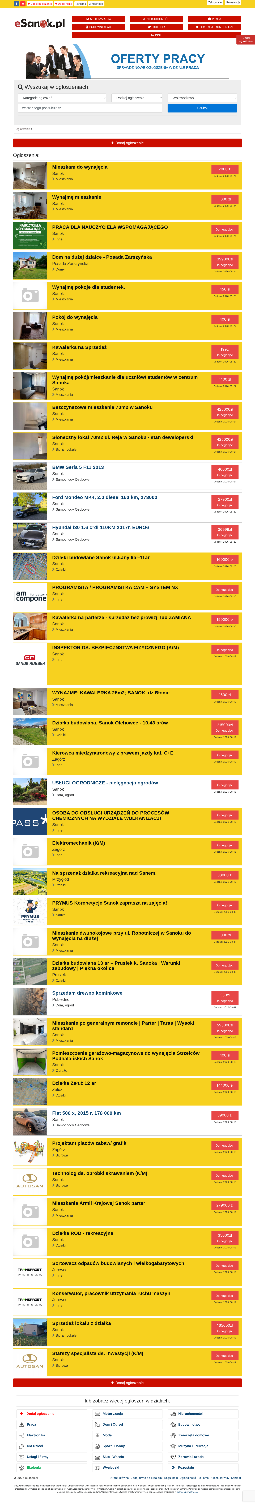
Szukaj (202, 108)
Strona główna (119, 1477)
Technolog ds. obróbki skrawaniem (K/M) (99, 1173)
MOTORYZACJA (100, 19)
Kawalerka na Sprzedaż (79, 347)
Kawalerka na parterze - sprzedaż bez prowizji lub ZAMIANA (121, 617)
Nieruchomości (190, 1414)
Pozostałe (185, 1468)
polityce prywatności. (187, 1492)
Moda (107, 1435)
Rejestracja (233, 2)
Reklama (80, 3)
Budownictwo (188, 1424)
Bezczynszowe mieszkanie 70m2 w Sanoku (102, 407)
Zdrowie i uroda (190, 1457)
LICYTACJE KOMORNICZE (216, 27)
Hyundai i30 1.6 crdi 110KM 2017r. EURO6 (100, 527)
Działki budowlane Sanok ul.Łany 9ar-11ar (101, 557)
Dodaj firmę (64, 3)
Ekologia (33, 1468)
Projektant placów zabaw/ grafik (89, 1143)
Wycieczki (110, 1468)
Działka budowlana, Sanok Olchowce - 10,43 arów (110, 722)
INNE (158, 35)
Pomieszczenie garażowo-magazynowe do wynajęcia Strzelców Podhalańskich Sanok (126, 1055)
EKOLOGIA (158, 27)
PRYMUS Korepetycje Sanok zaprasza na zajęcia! (109, 903)
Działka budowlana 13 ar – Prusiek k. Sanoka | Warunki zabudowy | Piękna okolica (116, 965)
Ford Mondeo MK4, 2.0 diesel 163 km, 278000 (104, 497)
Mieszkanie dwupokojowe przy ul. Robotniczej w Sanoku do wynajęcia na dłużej (121, 935)
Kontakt (236, 1477)
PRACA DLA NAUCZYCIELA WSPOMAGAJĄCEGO (110, 227)
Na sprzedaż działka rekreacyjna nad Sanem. (104, 873)
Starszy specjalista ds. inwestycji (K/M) (97, 1353)
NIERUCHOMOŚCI (158, 19)
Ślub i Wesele (113, 1457)
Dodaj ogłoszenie (41, 3)
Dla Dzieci (34, 1446)
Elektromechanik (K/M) (78, 843)
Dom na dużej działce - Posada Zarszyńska (102, 257)
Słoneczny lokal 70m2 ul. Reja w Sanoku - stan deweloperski (122, 437)
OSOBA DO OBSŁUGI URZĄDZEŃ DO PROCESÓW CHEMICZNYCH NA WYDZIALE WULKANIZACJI (110, 815)
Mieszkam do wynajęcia (80, 167)
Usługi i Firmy (37, 1457)
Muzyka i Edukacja (192, 1446)
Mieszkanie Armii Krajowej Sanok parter (98, 1203)
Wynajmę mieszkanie (76, 197)
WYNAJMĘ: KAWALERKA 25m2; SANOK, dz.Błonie (111, 692)
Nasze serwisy (219, 1477)
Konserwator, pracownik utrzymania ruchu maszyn (111, 1293)
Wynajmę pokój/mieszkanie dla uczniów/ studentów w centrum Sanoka (125, 379)
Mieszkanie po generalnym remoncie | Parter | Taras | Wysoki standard (123, 1025)
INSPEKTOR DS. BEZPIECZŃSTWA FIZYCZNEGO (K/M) (115, 647)
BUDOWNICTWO (99, 27)
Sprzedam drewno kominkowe (87, 993)
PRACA (216, 19)
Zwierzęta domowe (193, 1435)
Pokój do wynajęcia (75, 317)
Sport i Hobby (113, 1446)
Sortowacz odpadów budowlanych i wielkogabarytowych (118, 1263)
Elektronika (35, 1435)
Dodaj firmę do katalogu (146, 1477)
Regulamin (171, 1477)
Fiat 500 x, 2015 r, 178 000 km (86, 1113)
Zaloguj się (215, 2)
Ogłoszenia (23, 129)
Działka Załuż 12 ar (74, 1083)
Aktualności (96, 3)
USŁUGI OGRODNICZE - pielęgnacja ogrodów (105, 782)
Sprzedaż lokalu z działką (81, 1323)
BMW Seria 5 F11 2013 (78, 467)
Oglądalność (188, 1477)
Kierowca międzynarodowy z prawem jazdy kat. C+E (112, 753)
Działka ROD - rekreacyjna (82, 1233)
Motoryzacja (112, 1414)
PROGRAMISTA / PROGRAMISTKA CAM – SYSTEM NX (115, 587)
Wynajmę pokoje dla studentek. (88, 287)
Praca (31, 1424)
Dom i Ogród (112, 1424)
